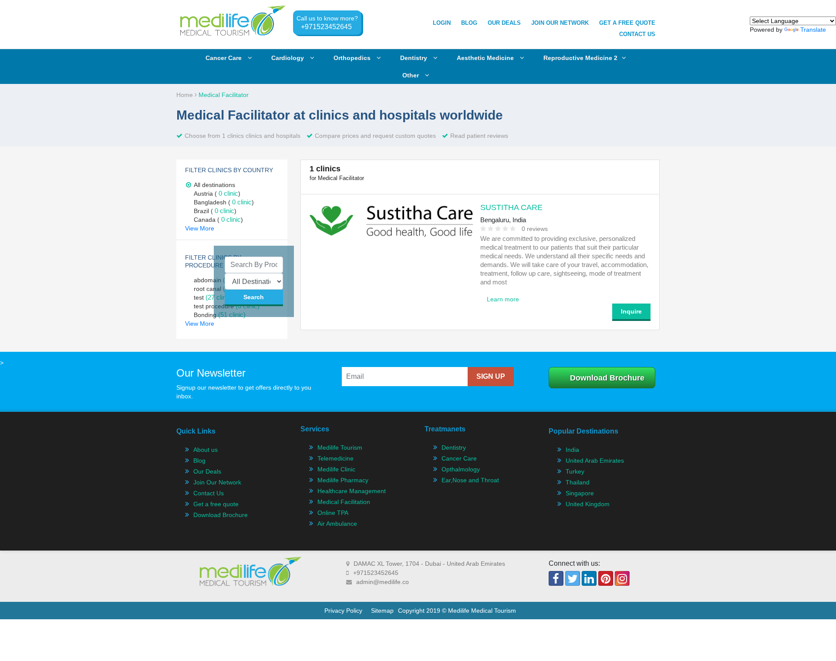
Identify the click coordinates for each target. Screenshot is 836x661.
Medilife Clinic (336, 469)
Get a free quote (216, 504)
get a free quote (627, 23)
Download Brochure (607, 378)
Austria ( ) (217, 193)
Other (411, 75)
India (572, 449)
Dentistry (414, 57)
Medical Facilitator (224, 94)
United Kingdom (588, 504)
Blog (469, 23)
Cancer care (224, 57)
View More (199, 228)
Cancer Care (459, 458)
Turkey (575, 471)
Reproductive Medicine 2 (580, 57)
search (253, 297)
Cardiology (288, 57)
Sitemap (382, 610)
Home (185, 94)
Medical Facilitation (343, 501)
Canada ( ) (218, 219)
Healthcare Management (351, 490)
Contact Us (637, 34)
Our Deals (504, 23)
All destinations (214, 184)
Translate (813, 29)
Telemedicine (335, 458)
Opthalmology (461, 469)
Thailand (578, 482)
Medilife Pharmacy (342, 480)
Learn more (503, 299)
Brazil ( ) (215, 210)
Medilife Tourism (339, 447)
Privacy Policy (343, 610)
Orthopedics (353, 57)
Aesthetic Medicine (486, 57)
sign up (490, 376)
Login (442, 23)
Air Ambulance (337, 523)
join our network (560, 23)
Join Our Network (217, 482)
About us (205, 449)
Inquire (631, 311)
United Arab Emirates (595, 460)
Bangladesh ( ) (224, 202)
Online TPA (332, 512)
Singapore (580, 493)
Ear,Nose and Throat (470, 480)
